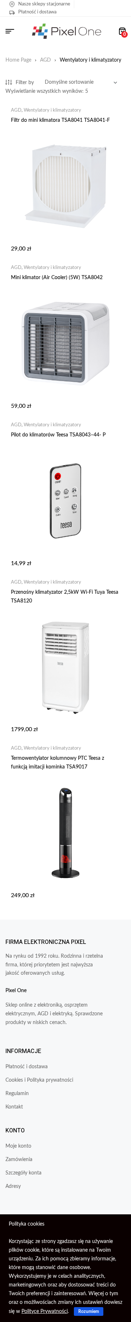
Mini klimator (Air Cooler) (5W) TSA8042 (57, 277)
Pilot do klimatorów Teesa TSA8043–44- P (58, 435)
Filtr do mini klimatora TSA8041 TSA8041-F (60, 120)
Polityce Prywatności (44, 1311)
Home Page (18, 60)
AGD (45, 60)
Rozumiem (88, 1311)
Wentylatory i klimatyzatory (52, 110)
